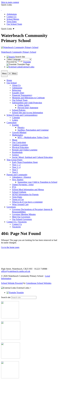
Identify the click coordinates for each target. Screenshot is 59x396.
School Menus (13, 19)
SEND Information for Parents (25, 194)
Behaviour (16, 90)
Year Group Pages (14, 160)
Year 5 (15, 169)
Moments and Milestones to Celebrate (28, 98)
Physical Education (20, 147)
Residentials (17, 152)
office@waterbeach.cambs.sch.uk (15, 271)
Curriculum (11, 122)
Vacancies (16, 227)
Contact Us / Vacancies (17, 222)
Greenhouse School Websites (38, 283)
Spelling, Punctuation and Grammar (33, 130)
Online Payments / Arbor (23, 184)
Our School (12, 83)
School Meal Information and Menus (28, 189)
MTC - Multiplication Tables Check (33, 137)
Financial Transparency (22, 95)
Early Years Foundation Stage (25, 162)
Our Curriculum (19, 142)
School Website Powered (12, 283)
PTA (14, 187)
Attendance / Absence (21, 177)
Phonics (21, 127)
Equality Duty (18, 93)
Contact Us (11, 16)
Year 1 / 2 (16, 165)
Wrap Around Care (20, 204)
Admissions (12, 14)
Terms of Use (18, 199)
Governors (11, 207)
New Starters (17, 179)
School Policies (18, 110)
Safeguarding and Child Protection (27, 102)
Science (15, 155)
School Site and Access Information (27, 112)
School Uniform (19, 192)
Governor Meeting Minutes (24, 214)
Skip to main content (10, 2)
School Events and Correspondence (22, 115)
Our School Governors (22, 219)
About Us (16, 85)
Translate (27, 62)
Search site (5, 297)
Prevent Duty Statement (28, 107)
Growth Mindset (19, 132)
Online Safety (24, 105)
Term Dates (12, 21)
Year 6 (15, 172)
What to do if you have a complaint (27, 202)
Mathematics (17, 135)
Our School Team (14, 24)
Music (14, 140)
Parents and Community (17, 174)
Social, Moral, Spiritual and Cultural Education (32, 157)
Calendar (16, 117)
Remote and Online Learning (24, 150)
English (15, 125)
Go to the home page (10, 247)
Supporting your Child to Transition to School (37, 182)
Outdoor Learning (20, 145)
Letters (15, 120)
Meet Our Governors (21, 217)
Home (9, 80)
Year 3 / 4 (16, 167)
